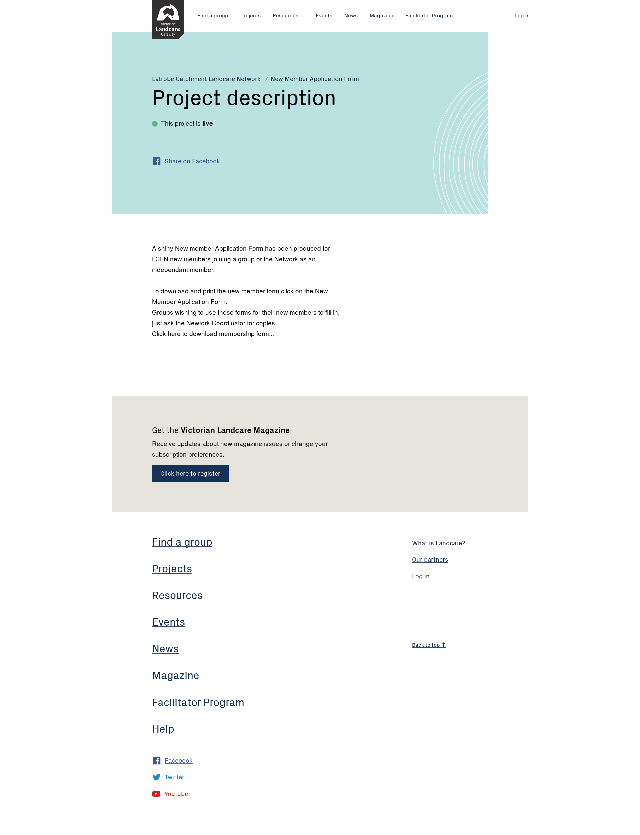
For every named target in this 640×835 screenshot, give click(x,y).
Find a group (212, 15)
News (351, 15)
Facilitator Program (429, 15)
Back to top (426, 644)
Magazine (381, 15)
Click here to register (190, 472)
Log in (522, 15)
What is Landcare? (438, 542)
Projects (250, 15)
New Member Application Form (315, 78)
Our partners (430, 558)
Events (324, 15)
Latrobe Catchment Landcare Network (206, 78)
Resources (285, 15)
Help (163, 728)
